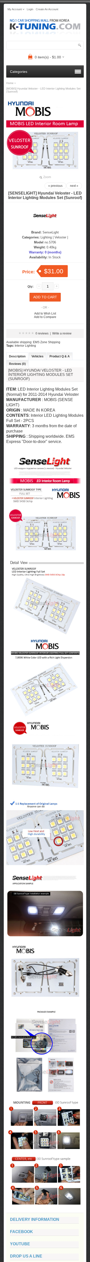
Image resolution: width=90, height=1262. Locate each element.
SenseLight (50, 232)
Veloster (60, 237)
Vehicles (38, 356)
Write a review (62, 333)
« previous (55, 186)
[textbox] (45, 45)
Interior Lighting (25, 345)
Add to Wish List (45, 313)
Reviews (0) (17, 364)
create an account (47, 9)
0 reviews (42, 333)
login (30, 9)
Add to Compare (45, 317)
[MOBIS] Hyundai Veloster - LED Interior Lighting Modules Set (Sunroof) (43, 90)
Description (17, 356)
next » (74, 186)
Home (10, 83)
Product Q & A (60, 356)
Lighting (46, 237)
